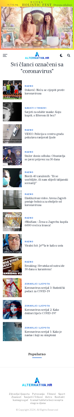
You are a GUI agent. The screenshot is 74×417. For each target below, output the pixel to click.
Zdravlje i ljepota (19, 394)
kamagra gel (20, 400)
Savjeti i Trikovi (33, 397)
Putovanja (38, 394)
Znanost (16, 397)
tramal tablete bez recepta (46, 400)
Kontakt (60, 397)
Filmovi (51, 394)
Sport (61, 394)
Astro (48, 397)
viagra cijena (38, 403)
